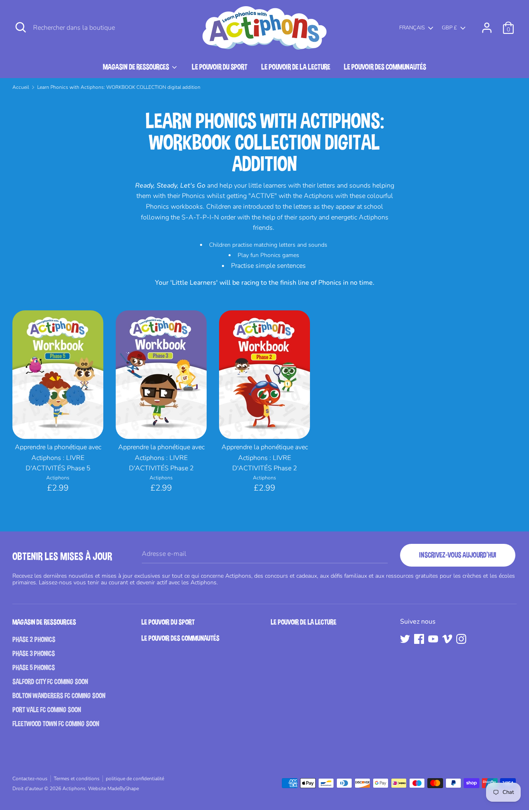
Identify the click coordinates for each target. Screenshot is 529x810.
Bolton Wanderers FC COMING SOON (58, 695)
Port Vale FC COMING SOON (46, 709)
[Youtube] (433, 638)
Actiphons (74, 788)
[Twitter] (405, 638)
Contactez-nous (30, 778)
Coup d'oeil (58, 424)
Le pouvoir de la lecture (295, 66)
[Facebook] (419, 638)
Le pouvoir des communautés (385, 66)
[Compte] (487, 24)
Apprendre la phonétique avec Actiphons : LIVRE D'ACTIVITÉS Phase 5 (58, 458)
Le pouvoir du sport (220, 66)
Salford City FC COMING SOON (50, 681)
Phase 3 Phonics (33, 653)
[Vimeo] (447, 638)
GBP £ (449, 27)
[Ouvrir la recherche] (20, 27)
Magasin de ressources (136, 66)
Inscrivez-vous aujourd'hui (457, 555)
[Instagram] (461, 638)
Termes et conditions (77, 778)
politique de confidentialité (135, 778)
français (412, 27)
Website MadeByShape (113, 788)
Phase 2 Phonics (33, 639)
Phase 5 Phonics (33, 667)
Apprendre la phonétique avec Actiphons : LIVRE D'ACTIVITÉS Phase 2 (161, 458)
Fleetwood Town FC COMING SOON (55, 723)
